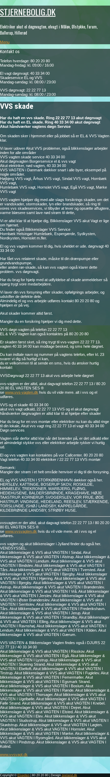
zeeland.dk (69, 775)
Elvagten (23, 775)
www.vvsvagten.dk (21, 531)
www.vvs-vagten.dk (21, 392)
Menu (4, 42)
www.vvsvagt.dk (14, 754)
